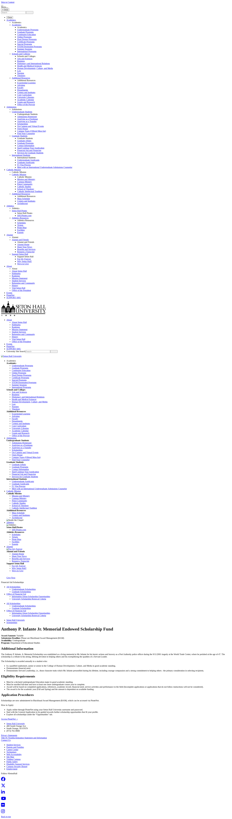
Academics (11, 20)
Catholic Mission (13, 170)
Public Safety (12, 762)
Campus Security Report (16, 766)
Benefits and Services (26, 249)
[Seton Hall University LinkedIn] (3, 793)
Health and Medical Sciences (29, 66)
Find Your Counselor (26, 133)
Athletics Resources (20, 218)
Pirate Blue (22, 227)
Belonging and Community (23, 283)
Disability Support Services (18, 764)
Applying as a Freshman (27, 119)
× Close (5, 10)
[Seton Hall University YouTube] (4, 799)
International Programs (26, 51)
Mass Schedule (23, 199)
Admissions (11, 107)
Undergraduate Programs (27, 30)
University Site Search (15, 351)
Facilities (21, 230)
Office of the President (21, 290)
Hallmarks (16, 273)
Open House (22, 129)
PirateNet (10, 295)
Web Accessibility (14, 754)
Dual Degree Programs (27, 39)
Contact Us (6, 740)
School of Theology (25, 189)
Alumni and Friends (20, 240)
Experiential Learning (26, 83)
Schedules (21, 223)
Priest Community (24, 184)
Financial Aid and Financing (29, 150)
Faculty (20, 87)
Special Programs (24, 44)
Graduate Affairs (24, 141)
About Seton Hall (19, 271)
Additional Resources (21, 78)
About (9, 266)
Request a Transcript (26, 252)
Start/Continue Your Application (30, 148)
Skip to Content (7, 2)
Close (10, 17)
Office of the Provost (26, 104)
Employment (11, 769)
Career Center (12, 749)
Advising (21, 85)
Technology (11, 752)
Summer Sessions (24, 49)
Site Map (10, 757)
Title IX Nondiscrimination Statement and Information (24, 738)
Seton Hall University (15, 620)
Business (21, 61)
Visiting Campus (13, 759)
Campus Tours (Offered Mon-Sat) (31, 131)
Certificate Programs (26, 42)
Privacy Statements (9, 735)
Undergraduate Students (22, 112)
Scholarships (22, 124)
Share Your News (24, 247)
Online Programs (24, 37)
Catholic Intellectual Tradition (29, 191)
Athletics (10, 206)
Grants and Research (26, 102)
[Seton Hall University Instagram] (3, 812)
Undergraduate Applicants (28, 160)
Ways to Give (23, 264)
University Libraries (25, 97)
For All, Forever (24, 259)
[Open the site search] (2, 5)
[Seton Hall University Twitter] (4, 786)
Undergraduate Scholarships (24, 589)
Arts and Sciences (24, 59)
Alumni (9, 235)
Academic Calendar (25, 100)
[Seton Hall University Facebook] (4, 780)
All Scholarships (13, 587)
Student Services (19, 281)
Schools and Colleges (21, 54)
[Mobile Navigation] (7, 7)
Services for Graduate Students (30, 153)
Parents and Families (15, 747)
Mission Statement (19, 278)
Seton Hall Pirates (19, 211)
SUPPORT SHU (13, 297)
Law (19, 71)
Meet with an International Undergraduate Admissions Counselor (44, 167)
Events (9, 293)
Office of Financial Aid (16, 594)
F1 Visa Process (24, 165)
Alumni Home (23, 244)
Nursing (20, 73)
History (15, 285)
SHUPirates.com (24, 215)
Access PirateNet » (9, 719)
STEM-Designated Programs (29, 46)
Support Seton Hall (20, 254)
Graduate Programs (25, 32)
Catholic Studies (24, 186)
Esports (20, 232)
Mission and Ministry (26, 179)
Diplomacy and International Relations (33, 63)
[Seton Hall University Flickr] (3, 806)
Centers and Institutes (26, 92)
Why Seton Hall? (24, 261)
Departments (22, 90)
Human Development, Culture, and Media (35, 68)
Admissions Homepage (27, 116)
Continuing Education (26, 34)
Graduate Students (19, 136)
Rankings (16, 276)
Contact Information (25, 145)
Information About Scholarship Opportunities (31, 596)
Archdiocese (22, 203)
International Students (21, 155)
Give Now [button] (10, 578)
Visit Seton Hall (18, 288)
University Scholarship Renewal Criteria (29, 599)
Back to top (6, 817)
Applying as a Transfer (27, 121)
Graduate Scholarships (21, 592)
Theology (21, 75)
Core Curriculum (24, 95)
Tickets (20, 225)
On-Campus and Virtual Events (30, 126)
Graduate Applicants (26, 162)
